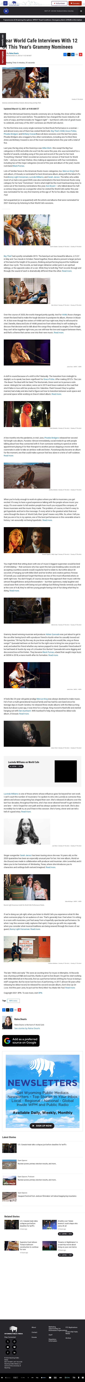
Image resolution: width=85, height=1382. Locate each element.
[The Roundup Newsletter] (42, 1091)
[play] (6, 11)
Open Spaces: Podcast (26, 1177)
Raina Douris (14, 53)
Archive (68, 1338)
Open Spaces (22, 1160)
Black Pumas (18, 166)
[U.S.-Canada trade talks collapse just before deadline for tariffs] (9, 1148)
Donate (76, 3)
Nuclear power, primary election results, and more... (37, 1164)
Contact (34, 1332)
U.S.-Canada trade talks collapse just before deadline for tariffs (42, 1145)
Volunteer (60, 3)
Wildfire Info (2, 57)
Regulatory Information (53, 1340)
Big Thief (55, 131)
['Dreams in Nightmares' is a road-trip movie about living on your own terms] (49, 1246)
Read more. (67, 271)
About (34, 1327)
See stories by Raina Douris (27, 1028)
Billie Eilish (47, 148)
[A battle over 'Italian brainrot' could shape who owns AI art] (49, 1224)
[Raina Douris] (7, 1022)
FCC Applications (71, 1327)
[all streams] (81, 11)
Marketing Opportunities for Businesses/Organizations (56, 1328)
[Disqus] (42, 1289)
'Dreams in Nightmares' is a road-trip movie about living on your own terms (68, 1244)
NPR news (13, 1001)
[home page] (13, 1330)
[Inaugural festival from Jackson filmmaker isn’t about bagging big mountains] (9, 1197)
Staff (50, 1335)
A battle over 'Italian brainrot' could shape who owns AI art (68, 1223)
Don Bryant (50, 186)
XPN (40, 993)
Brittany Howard (29, 134)
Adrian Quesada (53, 634)
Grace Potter (70, 131)
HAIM (62, 131)
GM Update (2, 40)
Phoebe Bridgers (11, 134)
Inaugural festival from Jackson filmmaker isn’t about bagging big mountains (47, 1196)
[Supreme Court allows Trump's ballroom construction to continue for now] (11, 1246)
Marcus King (68, 171)
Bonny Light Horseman (18, 177)
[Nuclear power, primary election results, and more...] (9, 1164)
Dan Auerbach (25, 711)
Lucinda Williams (36, 177)
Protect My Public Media (72, 1332)
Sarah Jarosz (54, 177)
